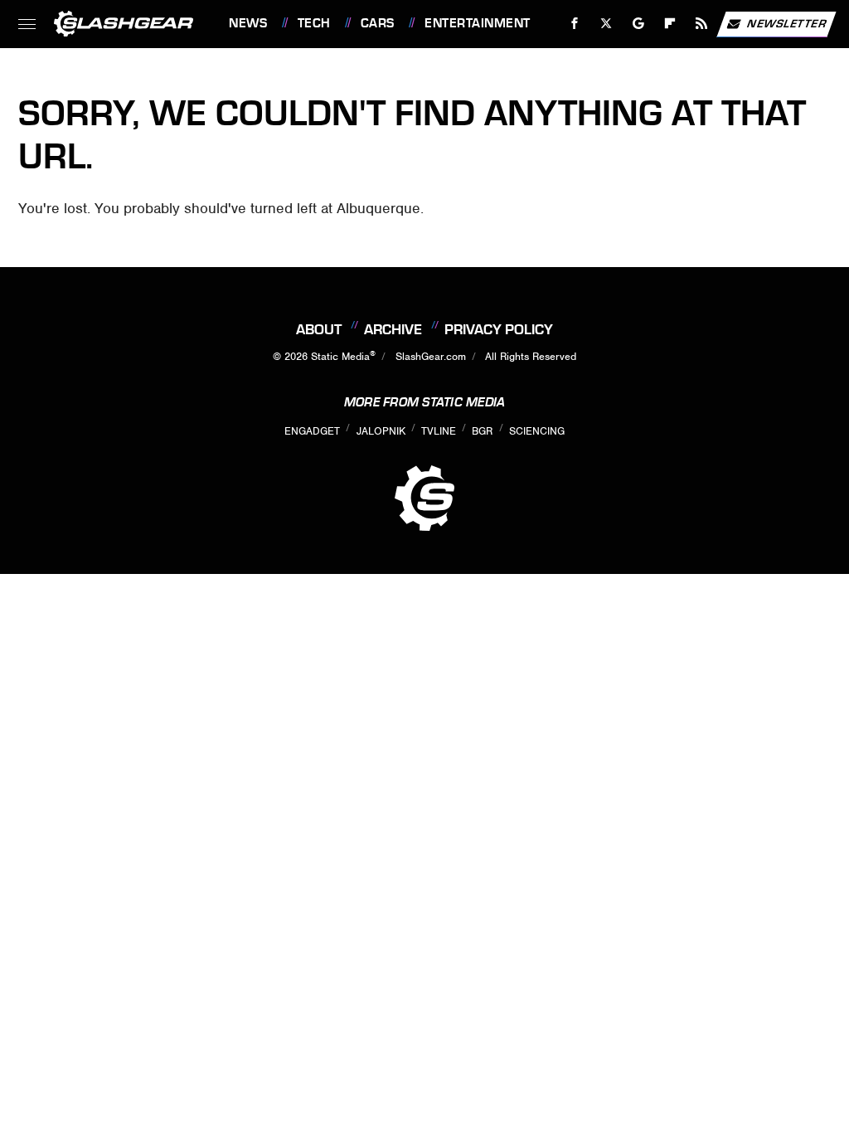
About (319, 329)
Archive (393, 329)
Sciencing (537, 431)
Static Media (340, 356)
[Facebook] (575, 23)
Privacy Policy (498, 329)
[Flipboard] (670, 23)
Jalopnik (381, 431)
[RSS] (702, 23)
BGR (482, 431)
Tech (314, 23)
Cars (378, 23)
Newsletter (786, 23)
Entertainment (477, 23)
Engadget (312, 431)
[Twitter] (606, 23)
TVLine (438, 431)
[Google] (639, 23)
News (248, 23)
